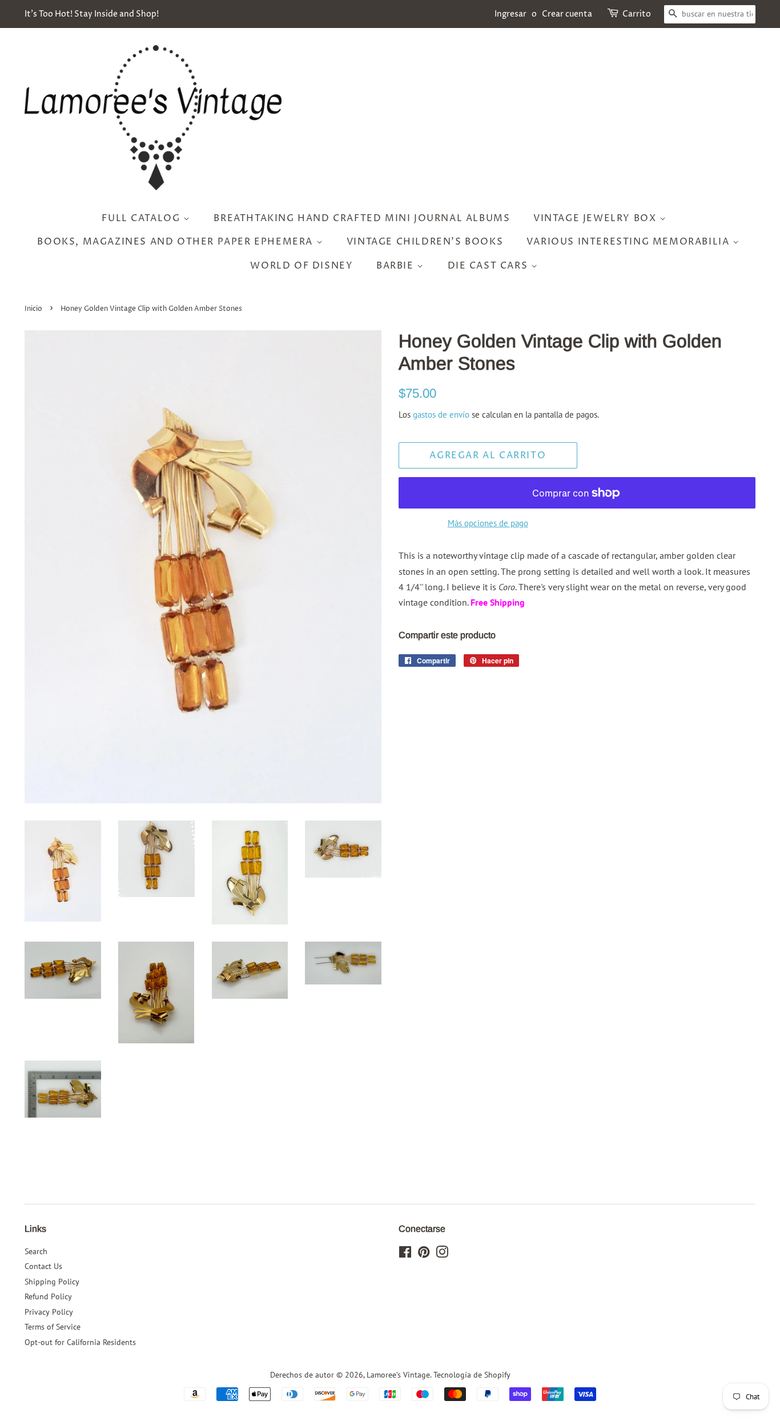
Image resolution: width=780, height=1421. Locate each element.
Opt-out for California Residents (80, 1342)
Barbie (396, 265)
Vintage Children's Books (425, 241)
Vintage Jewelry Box (596, 218)
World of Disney (301, 265)
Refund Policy (48, 1296)
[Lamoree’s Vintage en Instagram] (442, 1254)
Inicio (33, 309)
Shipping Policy (52, 1281)
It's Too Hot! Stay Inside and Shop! (92, 14)
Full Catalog (142, 218)
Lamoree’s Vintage (398, 1375)
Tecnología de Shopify (471, 1375)
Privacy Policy (49, 1312)
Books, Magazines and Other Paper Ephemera (176, 241)
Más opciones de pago (488, 523)
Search (36, 1251)
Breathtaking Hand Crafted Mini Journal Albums (362, 218)
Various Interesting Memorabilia (629, 241)
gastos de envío (441, 414)
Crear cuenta (567, 14)
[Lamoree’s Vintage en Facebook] (405, 1254)
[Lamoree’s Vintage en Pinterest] (423, 1254)
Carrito (636, 14)
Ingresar (510, 14)
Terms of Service (53, 1327)
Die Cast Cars (489, 265)
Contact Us (43, 1266)
